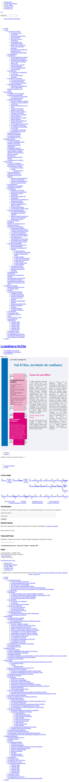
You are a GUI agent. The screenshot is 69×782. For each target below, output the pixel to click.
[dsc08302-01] (26, 498)
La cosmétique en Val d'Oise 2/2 (12, 352)
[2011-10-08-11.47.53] (26, 482)
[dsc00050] (20, 480)
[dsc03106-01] (65, 492)
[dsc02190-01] (65, 482)
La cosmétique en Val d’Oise (13, 346)
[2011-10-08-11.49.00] (9, 482)
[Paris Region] (39, 503)
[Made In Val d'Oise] (56, 501)
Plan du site (36, 574)
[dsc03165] (3, 480)
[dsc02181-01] (15, 498)
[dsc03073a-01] (38, 482)
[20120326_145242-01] (51, 488)
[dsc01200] (59, 496)
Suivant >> (7, 454)
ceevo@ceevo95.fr (6, 556)
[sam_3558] (43, 480)
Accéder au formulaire (52, 526)
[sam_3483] (43, 486)
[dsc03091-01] (4, 498)
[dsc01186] (53, 496)
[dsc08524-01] (48, 498)
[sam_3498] (43, 496)
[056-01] (64, 486)
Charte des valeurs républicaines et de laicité (50, 572)
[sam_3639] (32, 480)
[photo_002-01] (65, 498)
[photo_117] (37, 496)
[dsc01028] (48, 480)
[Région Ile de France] (11, 18)
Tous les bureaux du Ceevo (8, 560)
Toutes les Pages (8, 353)
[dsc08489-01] (32, 498)
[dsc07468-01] (54, 482)
